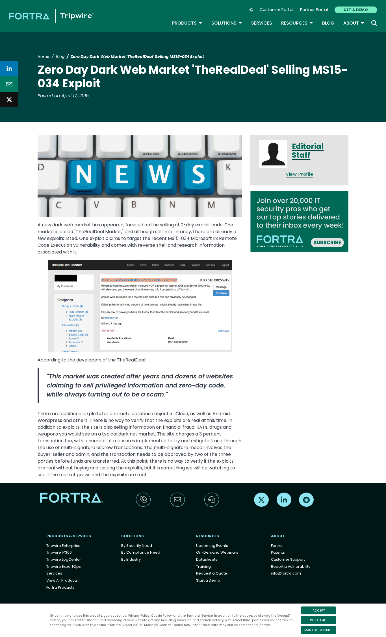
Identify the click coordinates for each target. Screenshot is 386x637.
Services (261, 23)
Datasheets (206, 559)
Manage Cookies (318, 630)
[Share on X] (9, 99)
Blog (328, 23)
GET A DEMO (356, 9)
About (354, 23)
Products (187, 23)
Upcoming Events (212, 545)
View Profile (299, 174)
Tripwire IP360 (59, 552)
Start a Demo (208, 580)
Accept (319, 610)
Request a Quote (211, 573)
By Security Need (136, 545)
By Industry (131, 559)
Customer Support (288, 559)
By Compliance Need (140, 552)
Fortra (276, 545)
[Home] (51, 16)
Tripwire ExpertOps (63, 566)
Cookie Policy (161, 615)
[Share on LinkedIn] (9, 68)
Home (43, 56)
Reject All (318, 620)
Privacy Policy (138, 615)
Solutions (226, 23)
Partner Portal (314, 9)
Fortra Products (60, 587)
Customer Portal (276, 9)
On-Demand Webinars (217, 552)
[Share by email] (9, 84)
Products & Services (68, 536)
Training (203, 566)
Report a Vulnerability (290, 566)
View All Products (62, 580)
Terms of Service (200, 615)
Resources (297, 23)
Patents (278, 552)
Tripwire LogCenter (63, 559)
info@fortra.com (286, 573)
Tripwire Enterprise (63, 545)
